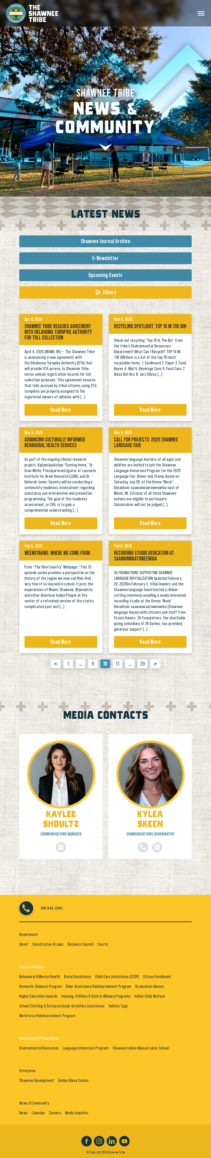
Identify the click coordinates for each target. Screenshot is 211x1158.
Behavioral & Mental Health (39, 976)
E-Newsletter (105, 258)
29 (142, 664)
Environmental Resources (39, 1048)
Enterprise (27, 1070)
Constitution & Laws (48, 944)
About (24, 944)
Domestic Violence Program (40, 986)
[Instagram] (99, 1140)
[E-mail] (61, 847)
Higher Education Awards (38, 996)
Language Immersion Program (86, 1048)
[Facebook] (86, 1140)
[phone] (143, 847)
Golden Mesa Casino (73, 1080)
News (23, 1112)
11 (117, 664)
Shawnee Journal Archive (105, 241)
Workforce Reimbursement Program (47, 1015)
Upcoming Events (105, 275)
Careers (55, 1112)
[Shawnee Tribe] (32, 12)
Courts (103, 944)
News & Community (34, 1103)
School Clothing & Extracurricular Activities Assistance (62, 1006)
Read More (60, 410)
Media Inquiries (76, 1112)
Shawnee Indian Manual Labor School (141, 1048)
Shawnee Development (36, 1080)
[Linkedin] (112, 1140)
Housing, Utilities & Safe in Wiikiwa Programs (95, 996)
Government (28, 934)
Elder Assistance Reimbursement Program (98, 986)
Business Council (81, 944)
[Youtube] (124, 1140)
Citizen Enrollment (157, 976)
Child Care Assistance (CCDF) (117, 976)
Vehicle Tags (118, 1006)
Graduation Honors (149, 986)
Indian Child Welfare (150, 996)
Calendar (38, 1112)
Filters (109, 292)
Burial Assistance (77, 976)
